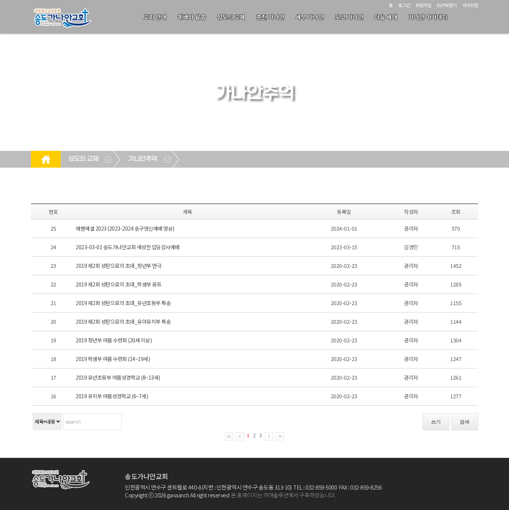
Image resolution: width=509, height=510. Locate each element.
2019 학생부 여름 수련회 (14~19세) (113, 358)
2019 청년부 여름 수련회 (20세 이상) (114, 340)
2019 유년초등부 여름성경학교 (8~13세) (118, 377)
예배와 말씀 (191, 16)
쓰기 (436, 422)
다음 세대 (386, 16)
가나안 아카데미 (428, 16)
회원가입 (423, 5)
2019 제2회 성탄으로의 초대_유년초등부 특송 (123, 303)
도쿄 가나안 (349, 16)
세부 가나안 (309, 16)
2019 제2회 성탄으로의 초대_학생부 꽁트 (118, 284)
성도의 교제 (231, 16)
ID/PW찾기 (447, 5)
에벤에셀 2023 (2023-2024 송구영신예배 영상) (125, 228)
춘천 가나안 (270, 16)
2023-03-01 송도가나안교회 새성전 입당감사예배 (128, 247)
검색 (465, 422)
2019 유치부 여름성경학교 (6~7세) (112, 396)
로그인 (404, 5)
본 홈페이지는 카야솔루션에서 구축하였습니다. (283, 495)
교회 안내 (155, 16)
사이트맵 (470, 5)
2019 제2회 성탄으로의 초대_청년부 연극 (118, 265)
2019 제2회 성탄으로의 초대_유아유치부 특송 (123, 321)
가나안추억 (142, 159)
